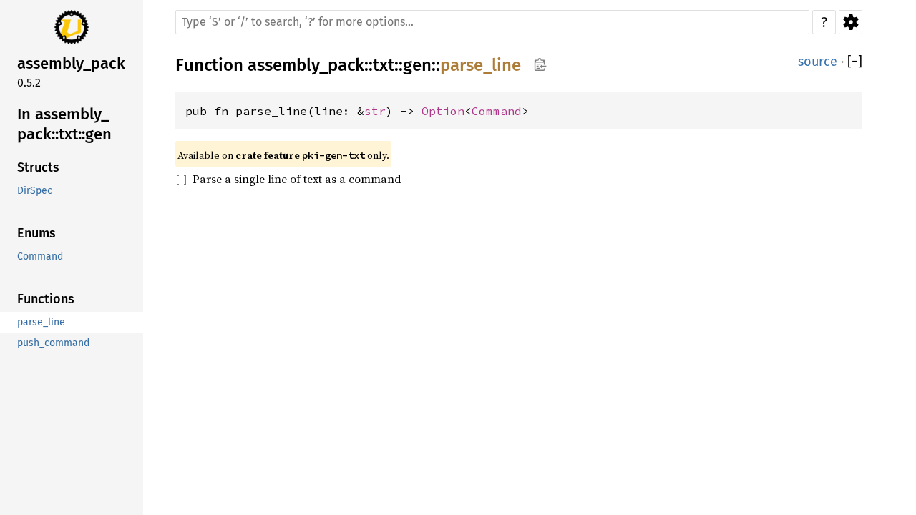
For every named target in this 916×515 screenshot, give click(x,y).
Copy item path (540, 64)
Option (443, 111)
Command (497, 111)
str (375, 111)
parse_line (480, 65)
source (817, 61)
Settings (850, 22)
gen (417, 65)
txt (383, 65)
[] (854, 61)
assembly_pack (306, 65)
